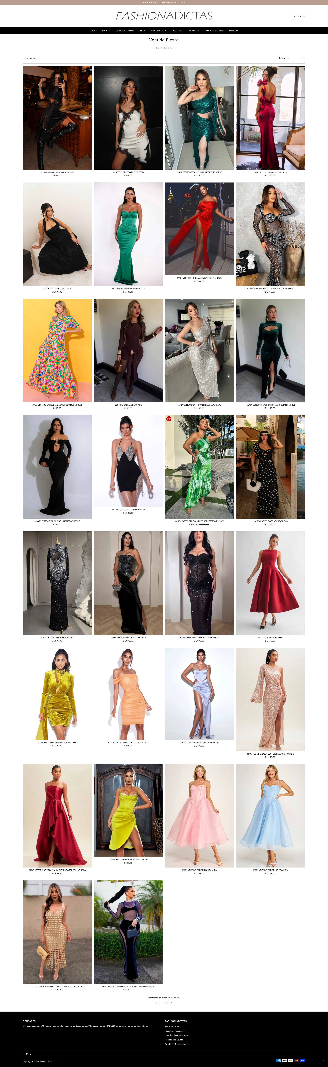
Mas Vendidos (158, 30)
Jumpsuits (193, 30)
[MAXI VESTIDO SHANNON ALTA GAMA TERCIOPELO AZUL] (128, 932)
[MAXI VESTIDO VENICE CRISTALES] (57, 583)
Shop (105, 30)
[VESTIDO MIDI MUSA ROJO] (270, 583)
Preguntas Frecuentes (175, 1031)
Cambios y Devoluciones (176, 1044)
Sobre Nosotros (172, 1026)
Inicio (93, 30)
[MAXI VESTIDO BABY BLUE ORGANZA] (270, 816)
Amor (142, 30)
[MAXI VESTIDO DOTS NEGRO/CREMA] (270, 467)
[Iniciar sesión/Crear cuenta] (299, 16)
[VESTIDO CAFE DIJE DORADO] (128, 350)
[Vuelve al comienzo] (322, 1060)
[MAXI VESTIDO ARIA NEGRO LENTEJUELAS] (199, 583)
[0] (304, 16)
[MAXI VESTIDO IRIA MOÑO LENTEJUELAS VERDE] (199, 118)
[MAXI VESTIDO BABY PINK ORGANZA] (199, 816)
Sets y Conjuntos (214, 30)
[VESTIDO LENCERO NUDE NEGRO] (128, 118)
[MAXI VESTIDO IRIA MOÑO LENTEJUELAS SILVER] (199, 350)
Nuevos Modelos (125, 30)
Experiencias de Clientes (176, 1035)
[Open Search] (295, 16)
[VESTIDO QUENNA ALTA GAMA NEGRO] (128, 461)
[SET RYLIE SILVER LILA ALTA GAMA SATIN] (199, 694)
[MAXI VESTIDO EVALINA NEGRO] (57, 234)
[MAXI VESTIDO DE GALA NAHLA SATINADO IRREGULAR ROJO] (57, 816)
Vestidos (177, 30)
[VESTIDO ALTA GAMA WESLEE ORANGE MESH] (128, 694)
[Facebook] (24, 1054)
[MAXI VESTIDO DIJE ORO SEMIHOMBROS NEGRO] (57, 467)
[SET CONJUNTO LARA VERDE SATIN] (128, 234)
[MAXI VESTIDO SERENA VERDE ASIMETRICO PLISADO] (199, 467)
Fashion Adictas (47, 1061)
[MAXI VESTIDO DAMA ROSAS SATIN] (270, 118)
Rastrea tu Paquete (174, 1039)
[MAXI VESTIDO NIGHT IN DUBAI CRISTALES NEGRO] (270, 234)
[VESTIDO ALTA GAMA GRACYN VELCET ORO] (57, 694)
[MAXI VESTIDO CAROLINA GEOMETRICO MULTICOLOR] (57, 350)
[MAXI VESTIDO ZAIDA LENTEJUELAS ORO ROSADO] (270, 699)
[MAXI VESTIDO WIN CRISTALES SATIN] (128, 583)
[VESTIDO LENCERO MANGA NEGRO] (57, 118)
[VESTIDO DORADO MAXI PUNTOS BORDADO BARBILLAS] (57, 932)
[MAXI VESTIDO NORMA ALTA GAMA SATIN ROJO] (199, 228)
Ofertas (233, 30)
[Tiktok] (30, 1054)
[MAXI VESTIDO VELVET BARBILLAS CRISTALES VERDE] (270, 350)
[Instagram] (27, 1054)
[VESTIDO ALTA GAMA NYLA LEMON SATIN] (128, 810)
